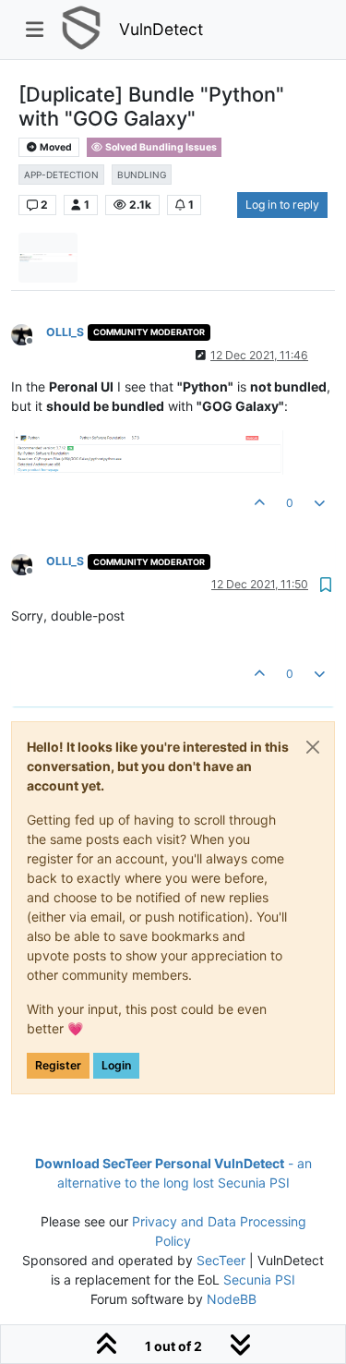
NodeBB (232, 1299)
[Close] (313, 747)
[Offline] (28, 334)
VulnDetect (161, 29)
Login (116, 1065)
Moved (55, 147)
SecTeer (221, 1260)
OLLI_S (65, 332)
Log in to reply (282, 204)
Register (58, 1065)
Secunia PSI (259, 1279)
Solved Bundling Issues (160, 147)
